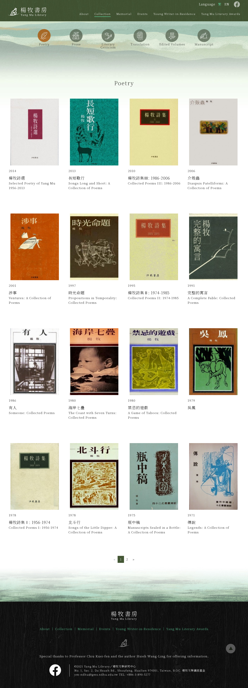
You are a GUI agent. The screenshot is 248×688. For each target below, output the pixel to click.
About (84, 14)
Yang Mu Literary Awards (220, 14)
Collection (102, 14)
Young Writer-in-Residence (174, 14)
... (231, 649)
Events (142, 14)
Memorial (124, 14)
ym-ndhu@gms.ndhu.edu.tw (96, 674)
